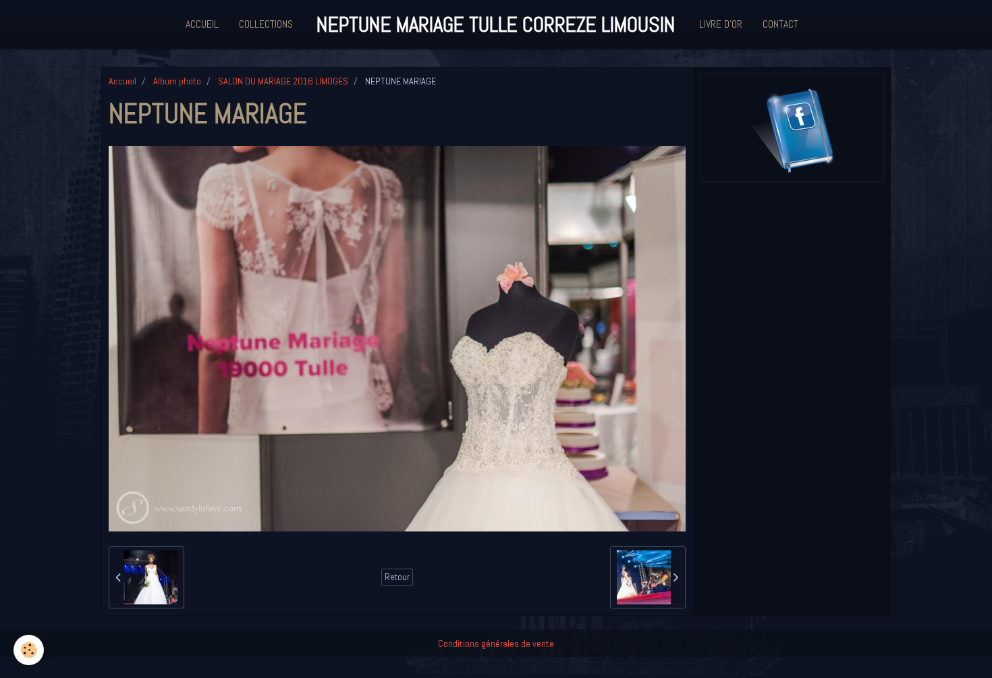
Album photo (177, 81)
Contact (780, 24)
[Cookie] (28, 650)
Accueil (202, 24)
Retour (397, 577)
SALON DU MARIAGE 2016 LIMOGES (283, 81)
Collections (266, 24)
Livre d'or (720, 24)
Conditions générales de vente (496, 643)
